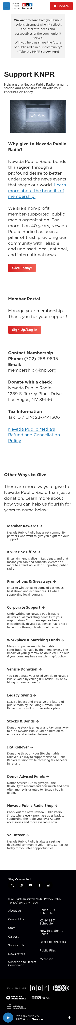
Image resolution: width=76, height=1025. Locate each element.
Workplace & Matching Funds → (35, 639)
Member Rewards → (25, 525)
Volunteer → (18, 834)
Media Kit (46, 959)
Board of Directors (53, 942)
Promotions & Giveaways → (31, 581)
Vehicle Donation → (24, 669)
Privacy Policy (52, 899)
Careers (13, 936)
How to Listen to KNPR (51, 932)
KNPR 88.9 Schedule (47, 912)
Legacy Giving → (21, 695)
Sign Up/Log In (24, 330)
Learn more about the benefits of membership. (37, 190)
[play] (8, 1018)
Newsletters (16, 954)
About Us (14, 910)
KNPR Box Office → (24, 551)
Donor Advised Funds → (28, 776)
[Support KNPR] (38, 116)
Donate (63, 6)
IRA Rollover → (20, 747)
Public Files (48, 950)
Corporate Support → (26, 607)
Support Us (16, 945)
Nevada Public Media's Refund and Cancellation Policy (34, 435)
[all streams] (70, 1018)
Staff (11, 928)
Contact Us (16, 919)
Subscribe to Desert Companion (22, 964)
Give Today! (22, 268)
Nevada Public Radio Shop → (32, 805)
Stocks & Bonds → (23, 721)
